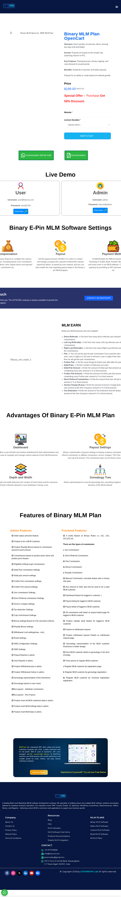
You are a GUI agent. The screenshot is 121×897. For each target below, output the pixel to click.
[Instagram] (13, 873)
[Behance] (37, 873)
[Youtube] (31, 873)
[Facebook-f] (7, 873)
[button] (117, 7)
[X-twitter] (19, 873)
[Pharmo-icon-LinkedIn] (25, 873)
